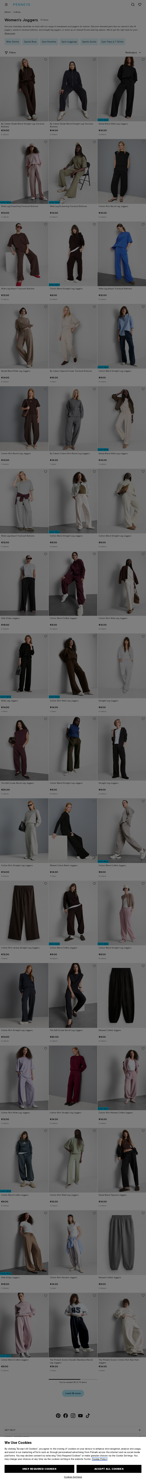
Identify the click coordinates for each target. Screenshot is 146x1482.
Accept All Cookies (109, 1468)
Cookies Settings (73, 1477)
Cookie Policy (100, 1459)
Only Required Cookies (39, 1468)
